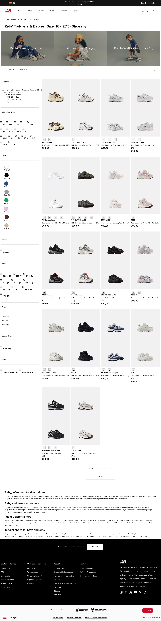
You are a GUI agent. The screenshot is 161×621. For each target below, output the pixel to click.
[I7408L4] (91, 217)
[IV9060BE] (133, 217)
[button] (148, 11)
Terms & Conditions (74, 618)
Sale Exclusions (7, 580)
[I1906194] (44, 370)
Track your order (34, 572)
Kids (7, 20)
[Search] (143, 11)
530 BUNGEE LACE (78, 142)
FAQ (2, 572)
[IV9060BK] (44, 292)
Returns (30, 583)
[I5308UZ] (103, 139)
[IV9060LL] (133, 370)
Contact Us (5, 568)
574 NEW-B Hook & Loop (51, 450)
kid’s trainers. (40, 512)
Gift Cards (31, 568)
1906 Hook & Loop (49, 373)
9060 (133, 220)
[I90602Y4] (50, 139)
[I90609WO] (139, 292)
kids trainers (71, 499)
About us (57, 595)
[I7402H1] (80, 217)
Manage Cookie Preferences (96, 618)
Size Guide (5, 576)
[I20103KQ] (103, 370)
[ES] (9, 3)
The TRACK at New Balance (65, 583)
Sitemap (57, 591)
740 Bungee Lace (48, 220)
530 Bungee (76, 450)
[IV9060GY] (74, 292)
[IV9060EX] (109, 217)
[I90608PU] (44, 139)
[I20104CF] (109, 370)
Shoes (13, 20)
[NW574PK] (44, 447)
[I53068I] (109, 139)
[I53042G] (115, 139)
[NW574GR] (56, 447)
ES (13, 618)
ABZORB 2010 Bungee (109, 373)
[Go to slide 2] (80, 4)
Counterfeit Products (88, 576)
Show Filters (23, 69)
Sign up (95, 547)
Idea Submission (86, 568)
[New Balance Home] (9, 11)
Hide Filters (11, 69)
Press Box (58, 587)
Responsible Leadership (63, 572)
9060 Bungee (47, 142)
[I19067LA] (50, 370)
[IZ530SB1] (133, 139)
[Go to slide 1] (79, 4)
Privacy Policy (58, 618)
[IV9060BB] (74, 370)
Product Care (6, 583)
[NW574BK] (50, 447)
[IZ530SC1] (139, 139)
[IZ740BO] (103, 292)
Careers (57, 580)
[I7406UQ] (85, 217)
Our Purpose (59, 568)
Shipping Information (36, 576)
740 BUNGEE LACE (78, 220)
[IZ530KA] (74, 139)
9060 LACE (105, 220)
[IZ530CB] (74, 447)
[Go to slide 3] (82, 4)
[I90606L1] (133, 292)
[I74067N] (74, 217)
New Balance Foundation (64, 576)
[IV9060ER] (103, 217)
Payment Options (34, 580)
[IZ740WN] (61, 217)
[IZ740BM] (50, 217)
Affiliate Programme (88, 572)
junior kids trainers (86, 499)
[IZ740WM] (44, 217)
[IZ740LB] (56, 217)
